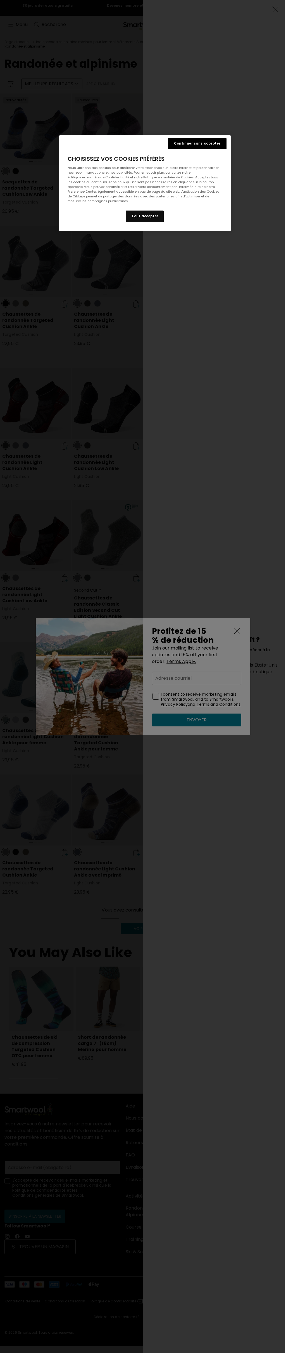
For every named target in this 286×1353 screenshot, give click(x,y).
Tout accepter (145, 216)
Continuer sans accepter (197, 143)
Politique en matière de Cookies (168, 177)
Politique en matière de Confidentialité (98, 177)
